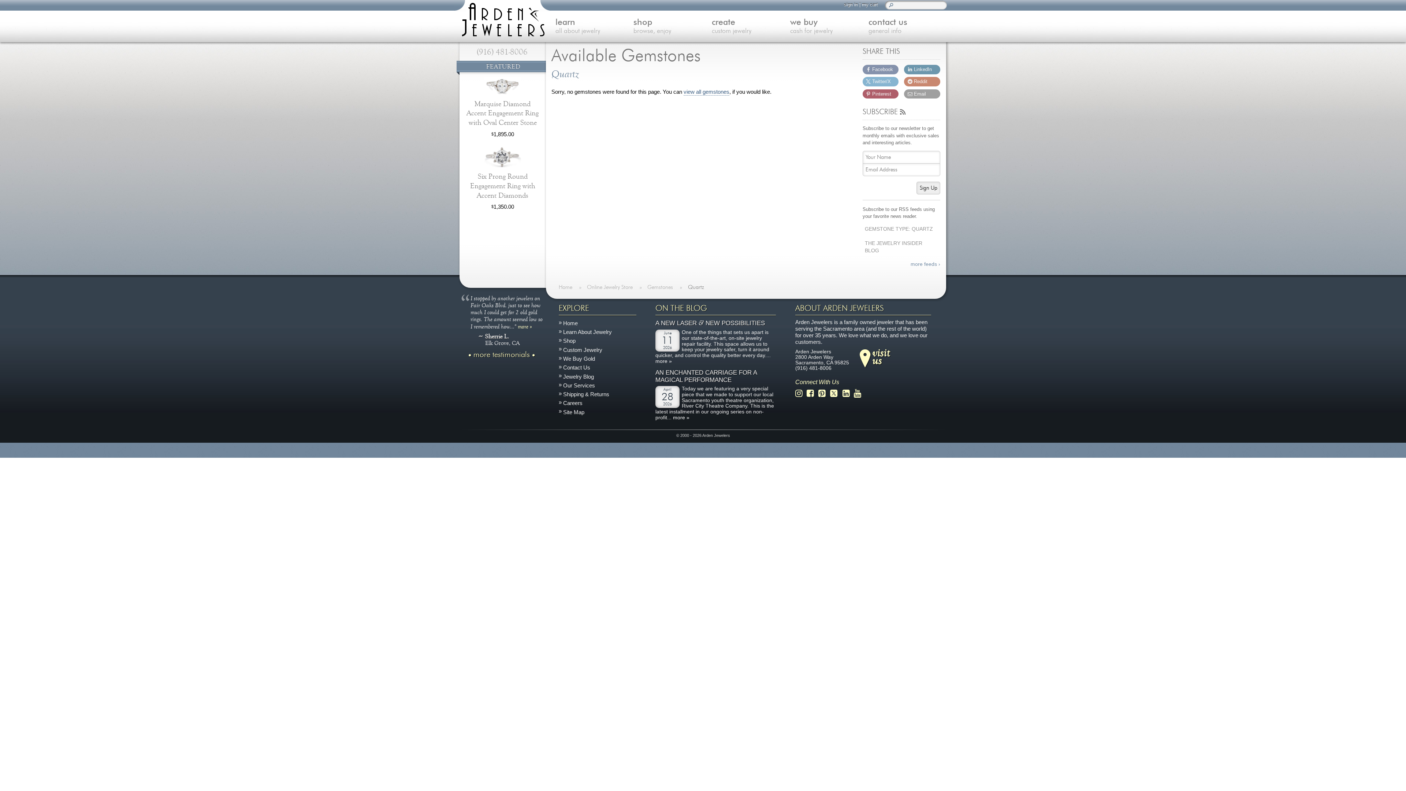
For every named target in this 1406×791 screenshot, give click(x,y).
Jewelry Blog (578, 376)
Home (570, 323)
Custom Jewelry (582, 349)
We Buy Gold (579, 359)
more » (525, 326)
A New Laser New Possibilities (710, 323)
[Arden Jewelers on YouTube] (859, 393)
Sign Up (928, 188)
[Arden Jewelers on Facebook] (812, 393)
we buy (811, 26)
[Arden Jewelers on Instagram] (801, 393)
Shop (569, 341)
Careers (573, 403)
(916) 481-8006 (502, 52)
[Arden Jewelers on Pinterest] (824, 393)
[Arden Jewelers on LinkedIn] (848, 393)
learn (577, 26)
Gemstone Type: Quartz (899, 229)
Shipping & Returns (586, 394)
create (731, 26)
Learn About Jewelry (587, 332)
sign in (851, 4)
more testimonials (501, 354)
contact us (887, 26)
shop (652, 26)
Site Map (573, 412)
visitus (881, 356)
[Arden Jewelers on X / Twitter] (836, 393)
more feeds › (925, 264)
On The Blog (681, 308)
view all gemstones (706, 92)
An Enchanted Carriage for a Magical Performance (706, 376)
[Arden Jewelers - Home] (502, 18)
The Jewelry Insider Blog (893, 247)
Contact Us (576, 367)
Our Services (579, 385)
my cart (870, 4)
